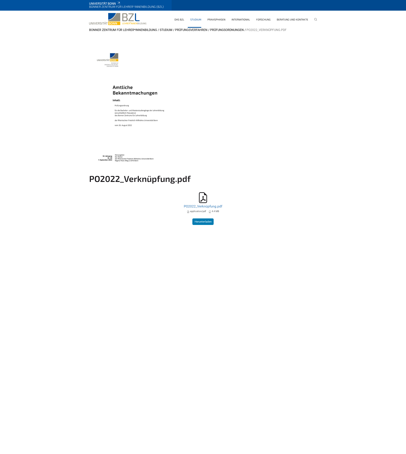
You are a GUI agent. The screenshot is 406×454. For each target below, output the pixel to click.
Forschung (263, 19)
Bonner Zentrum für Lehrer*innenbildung (123, 30)
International (241, 19)
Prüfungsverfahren (191, 30)
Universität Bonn (102, 3)
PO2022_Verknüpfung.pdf (203, 206)
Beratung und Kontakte (292, 19)
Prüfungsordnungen (227, 30)
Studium (195, 19)
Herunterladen (203, 221)
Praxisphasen (216, 19)
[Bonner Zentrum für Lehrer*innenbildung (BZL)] (117, 19)
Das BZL (179, 19)
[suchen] (314, 21)
